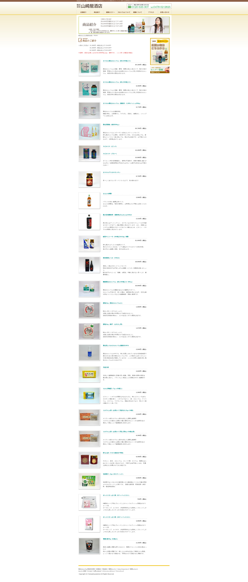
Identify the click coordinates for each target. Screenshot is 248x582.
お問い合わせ (97, 571)
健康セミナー (112, 569)
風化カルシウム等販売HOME (85, 35)
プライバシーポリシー (108, 571)
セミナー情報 (82, 571)
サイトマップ (120, 571)
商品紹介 (105, 569)
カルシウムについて (123, 569)
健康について (134, 569)
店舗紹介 (98, 569)
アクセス (89, 571)
